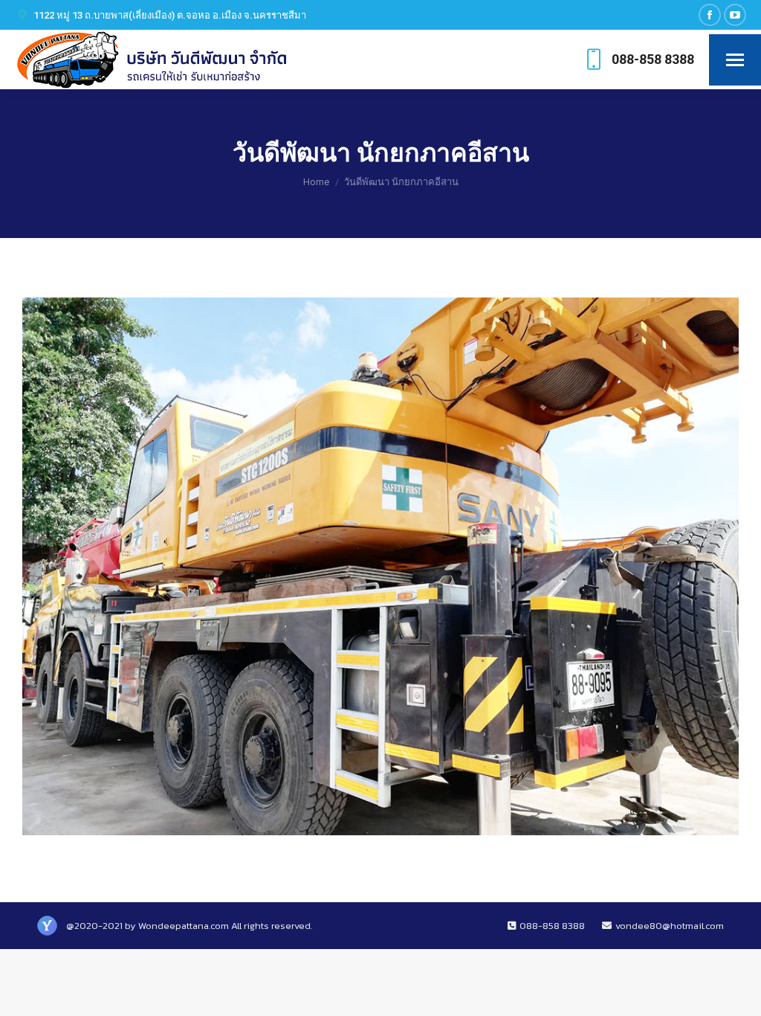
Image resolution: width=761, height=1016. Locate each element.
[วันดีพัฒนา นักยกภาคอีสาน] (380, 566)
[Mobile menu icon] (735, 60)
